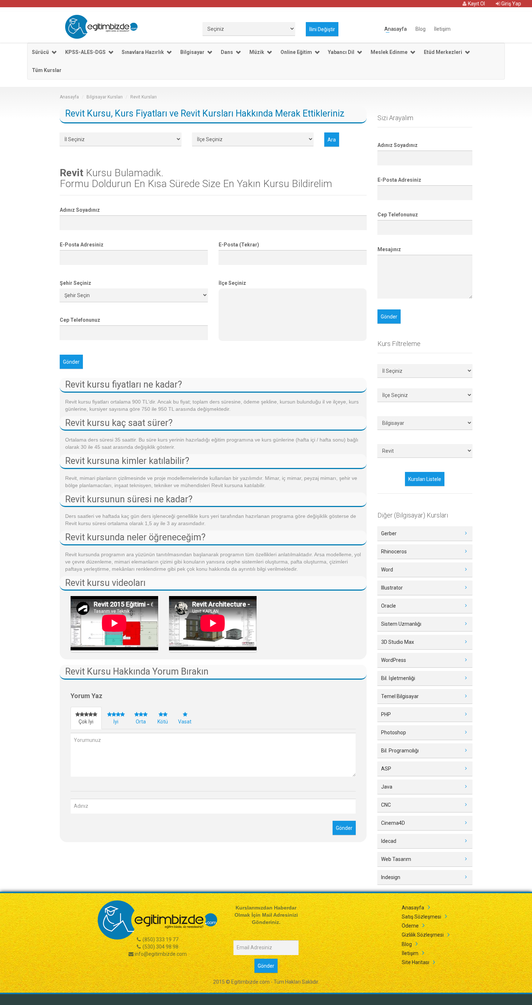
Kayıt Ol (476, 4)
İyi (115, 722)
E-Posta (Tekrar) (239, 245)
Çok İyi (86, 722)
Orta (141, 722)
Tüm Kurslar (47, 70)
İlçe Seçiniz (232, 283)
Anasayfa (395, 28)
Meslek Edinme (389, 52)
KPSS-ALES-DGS (85, 52)
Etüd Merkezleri (443, 52)
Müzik (256, 52)
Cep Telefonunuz (80, 320)
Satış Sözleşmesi (421, 917)
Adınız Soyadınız (80, 210)
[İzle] (114, 624)
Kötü (162, 722)
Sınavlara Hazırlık (143, 52)
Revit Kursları (143, 97)
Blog (420, 28)
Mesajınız (389, 249)
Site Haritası (415, 962)
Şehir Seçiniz (75, 283)
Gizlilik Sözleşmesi (423, 935)
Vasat (184, 722)
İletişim (442, 28)
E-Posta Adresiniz (82, 245)
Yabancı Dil (341, 52)
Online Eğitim (296, 52)
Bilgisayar (192, 52)
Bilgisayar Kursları (104, 97)
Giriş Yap (510, 4)
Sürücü (40, 52)
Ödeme (410, 926)
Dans (227, 52)
